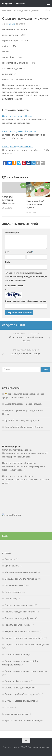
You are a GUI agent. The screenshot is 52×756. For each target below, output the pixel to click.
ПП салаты (10, 598)
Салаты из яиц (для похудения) (20, 687)
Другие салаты (12, 565)
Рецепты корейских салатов (18, 605)
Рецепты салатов (13, 3)
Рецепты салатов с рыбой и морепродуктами (27, 644)
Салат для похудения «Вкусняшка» (8, 200)
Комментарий (12, 232)
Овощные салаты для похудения (21, 579)
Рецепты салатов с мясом (17, 625)
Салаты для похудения (16, 654)
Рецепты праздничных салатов (20, 611)
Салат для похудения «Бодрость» (19, 131)
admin (12, 24)
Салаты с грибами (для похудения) (22, 694)
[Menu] (48, 3)
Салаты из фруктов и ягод (17, 681)
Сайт (7, 262)
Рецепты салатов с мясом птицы (21, 631)
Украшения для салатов (16, 714)
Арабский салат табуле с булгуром (22, 420)
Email (30, 252)
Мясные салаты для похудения (20, 10)
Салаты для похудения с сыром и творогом (26, 671)
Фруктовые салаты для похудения (22, 720)
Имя (7, 252)
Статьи (8, 707)
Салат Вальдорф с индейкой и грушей (23, 404)
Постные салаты (13, 592)
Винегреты (10, 559)
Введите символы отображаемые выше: (25, 301)
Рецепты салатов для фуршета (20, 618)
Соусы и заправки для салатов (20, 701)
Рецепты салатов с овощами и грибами (24, 638)
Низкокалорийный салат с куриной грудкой (35, 204)
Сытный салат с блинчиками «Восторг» (24, 427)
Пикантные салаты (14, 585)
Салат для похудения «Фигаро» (17, 146)
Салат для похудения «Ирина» (17, 116)
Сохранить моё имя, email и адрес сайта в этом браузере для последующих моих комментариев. (26, 276)
